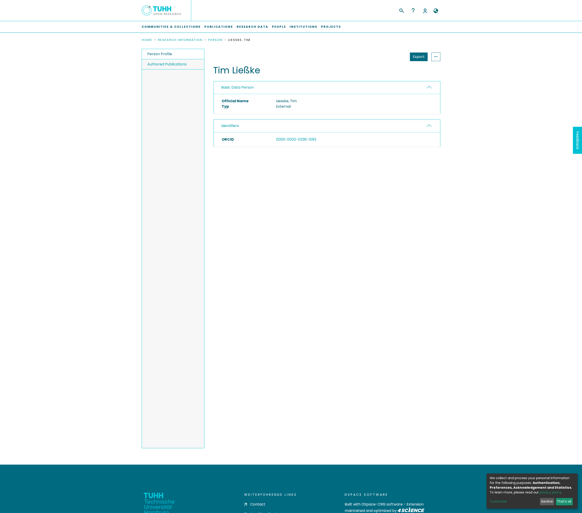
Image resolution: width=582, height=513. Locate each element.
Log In (425, 10)
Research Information (180, 40)
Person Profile (159, 54)
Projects (331, 27)
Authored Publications (167, 64)
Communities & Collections (171, 27)
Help (413, 10)
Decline (547, 501)
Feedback (577, 140)
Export (419, 56)
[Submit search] (401, 10)
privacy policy (550, 492)
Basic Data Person (237, 87)
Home (147, 40)
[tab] (327, 87)
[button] (436, 11)
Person (215, 40)
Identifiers (230, 125)
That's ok (564, 501)
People (279, 27)
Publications (218, 27)
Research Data (252, 27)
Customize (498, 501)
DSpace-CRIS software (382, 504)
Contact (257, 504)
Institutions (303, 27)
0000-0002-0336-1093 (296, 139)
